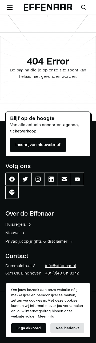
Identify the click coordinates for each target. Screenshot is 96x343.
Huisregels (15, 224)
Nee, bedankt (67, 328)
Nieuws (12, 232)
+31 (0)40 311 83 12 (62, 273)
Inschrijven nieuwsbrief (38, 144)
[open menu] (9, 7)
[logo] (48, 7)
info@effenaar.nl (60, 265)
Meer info (46, 316)
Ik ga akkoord (29, 328)
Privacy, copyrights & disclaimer (36, 241)
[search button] (84, 7)
